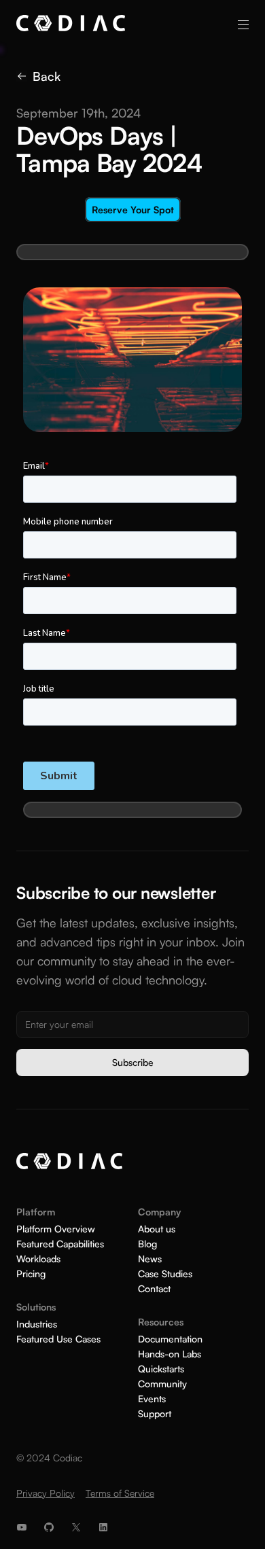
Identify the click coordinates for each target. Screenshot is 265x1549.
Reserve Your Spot (133, 209)
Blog (147, 1244)
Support (154, 1414)
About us (156, 1229)
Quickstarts (161, 1369)
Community (162, 1384)
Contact (154, 1289)
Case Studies (165, 1274)
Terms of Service (120, 1493)
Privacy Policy (45, 1493)
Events (152, 1399)
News (150, 1259)
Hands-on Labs (169, 1354)
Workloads (38, 1259)
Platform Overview (55, 1229)
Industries (36, 1324)
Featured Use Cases (58, 1339)
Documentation (170, 1339)
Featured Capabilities (60, 1244)
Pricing (31, 1274)
